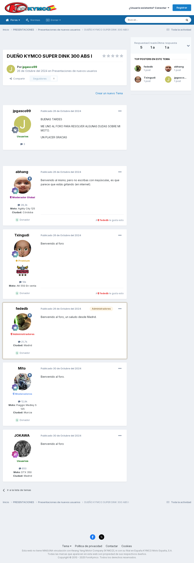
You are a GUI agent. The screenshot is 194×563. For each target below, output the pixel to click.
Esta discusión (170, 19)
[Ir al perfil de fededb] (22, 321)
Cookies (126, 546)
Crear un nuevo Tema (109, 93)
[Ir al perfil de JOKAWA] (22, 448)
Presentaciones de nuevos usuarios (74, 70)
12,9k (23, 401)
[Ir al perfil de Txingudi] (22, 248)
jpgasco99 (22, 111)
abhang (22, 172)
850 (24, 468)
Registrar (182, 7)
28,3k (23, 204)
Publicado (61, 110)
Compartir (18, 78)
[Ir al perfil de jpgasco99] (11, 69)
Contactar (112, 546)
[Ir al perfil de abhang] (22, 185)
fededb (22, 309)
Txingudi (21, 235)
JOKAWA (22, 435)
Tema (66, 546)
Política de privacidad (88, 546)
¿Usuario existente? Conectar (148, 7)
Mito (22, 368)
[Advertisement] (64, 43)
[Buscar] (187, 20)
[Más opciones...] (120, 111)
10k (24, 281)
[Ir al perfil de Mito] (22, 381)
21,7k (23, 341)
